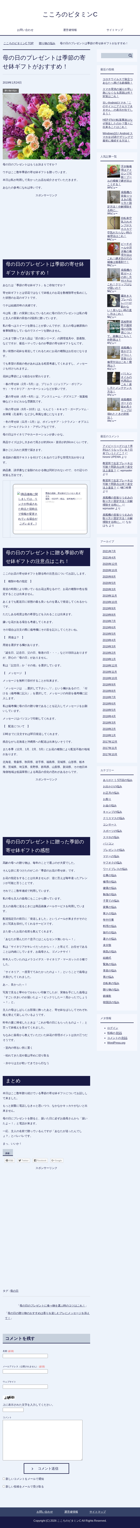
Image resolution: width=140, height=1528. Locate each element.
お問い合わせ (25, 29)
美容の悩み (110, 970)
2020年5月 (109, 583)
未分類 (107, 945)
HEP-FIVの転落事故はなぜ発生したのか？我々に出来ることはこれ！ (118, 123)
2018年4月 (109, 716)
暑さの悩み (110, 938)
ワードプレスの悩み (115, 869)
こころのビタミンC (70, 14)
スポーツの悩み (112, 830)
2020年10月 (110, 570)
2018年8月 (109, 690)
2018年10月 (110, 678)
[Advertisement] (46, 219)
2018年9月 (109, 684)
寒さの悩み (110, 913)
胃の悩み (108, 976)
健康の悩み (110, 888)
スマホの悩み (111, 837)
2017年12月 (110, 741)
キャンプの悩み (112, 811)
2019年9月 (109, 608)
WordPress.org (116, 1042)
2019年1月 (109, 659)
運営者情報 (70, 29)
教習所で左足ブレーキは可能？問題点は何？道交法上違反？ (118, 467)
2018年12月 (110, 665)
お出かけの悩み (112, 786)
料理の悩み (110, 926)
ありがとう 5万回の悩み (117, 780)
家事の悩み (110, 907)
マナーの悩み (111, 856)
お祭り (107, 799)
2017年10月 (110, 754)
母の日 (14, 1290)
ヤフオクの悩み (112, 862)
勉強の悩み (110, 894)
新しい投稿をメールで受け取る (25, 1486)
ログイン (112, 1028)
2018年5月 (109, 710)
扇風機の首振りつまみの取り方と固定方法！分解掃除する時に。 (118, 501)
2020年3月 (109, 589)
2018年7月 (109, 697)
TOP (18, 43)
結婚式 (107, 957)
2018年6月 (109, 703)
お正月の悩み (111, 792)
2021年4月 (109, 557)
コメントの (117, 1038)
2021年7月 (109, 551)
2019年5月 (109, 633)
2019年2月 (109, 652)
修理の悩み (110, 881)
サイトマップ (115, 29)
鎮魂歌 (107, 995)
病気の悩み (110, 951)
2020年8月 (109, 576)
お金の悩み (110, 805)
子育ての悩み (111, 900)
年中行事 (108, 919)
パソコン (108, 843)
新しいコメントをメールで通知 (25, 1478)
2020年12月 (110, 564)
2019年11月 (110, 595)
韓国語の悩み (111, 1002)
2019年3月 (109, 646)
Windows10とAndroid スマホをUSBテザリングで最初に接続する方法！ (118, 137)
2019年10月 (110, 602)
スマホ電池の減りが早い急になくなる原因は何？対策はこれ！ (118, 93)
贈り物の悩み (11, 90)
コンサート (110, 824)
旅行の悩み (110, 932)
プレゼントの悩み (114, 849)
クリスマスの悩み (114, 818)
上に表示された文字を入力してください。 (29, 1404)
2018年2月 (109, 729)
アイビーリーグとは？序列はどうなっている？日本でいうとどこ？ (118, 450)
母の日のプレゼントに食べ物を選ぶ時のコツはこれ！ (52, 1305)
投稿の (114, 1033)
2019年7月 (109, 621)
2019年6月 (109, 627)
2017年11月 (110, 748)
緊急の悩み (110, 964)
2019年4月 (109, 640)
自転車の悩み (111, 983)
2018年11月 (110, 671)
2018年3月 (109, 722)
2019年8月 (109, 614)
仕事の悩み (110, 875)
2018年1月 (109, 735)
